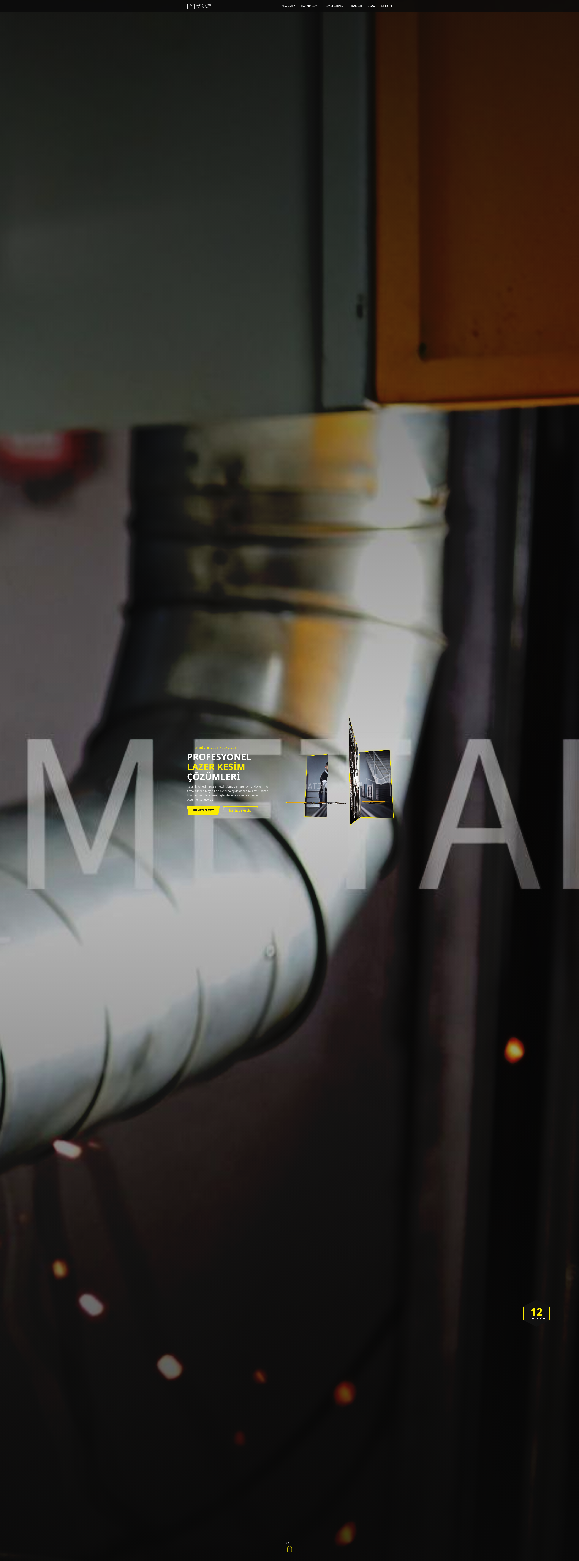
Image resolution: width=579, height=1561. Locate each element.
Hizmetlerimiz (334, 6)
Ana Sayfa (288, 6)
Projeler (356, 6)
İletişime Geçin (240, 810)
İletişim (386, 6)
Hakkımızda (309, 6)
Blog (371, 6)
